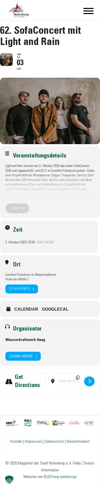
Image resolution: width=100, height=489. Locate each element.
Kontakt (16, 441)
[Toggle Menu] (88, 11)
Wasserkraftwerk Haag (25, 340)
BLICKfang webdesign (60, 477)
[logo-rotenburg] (41, 10)
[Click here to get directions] (89, 381)
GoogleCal (55, 309)
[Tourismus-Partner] (50, 422)
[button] (9, 480)
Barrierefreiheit (78, 441)
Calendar (26, 309)
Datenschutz (54, 441)
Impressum (33, 441)
